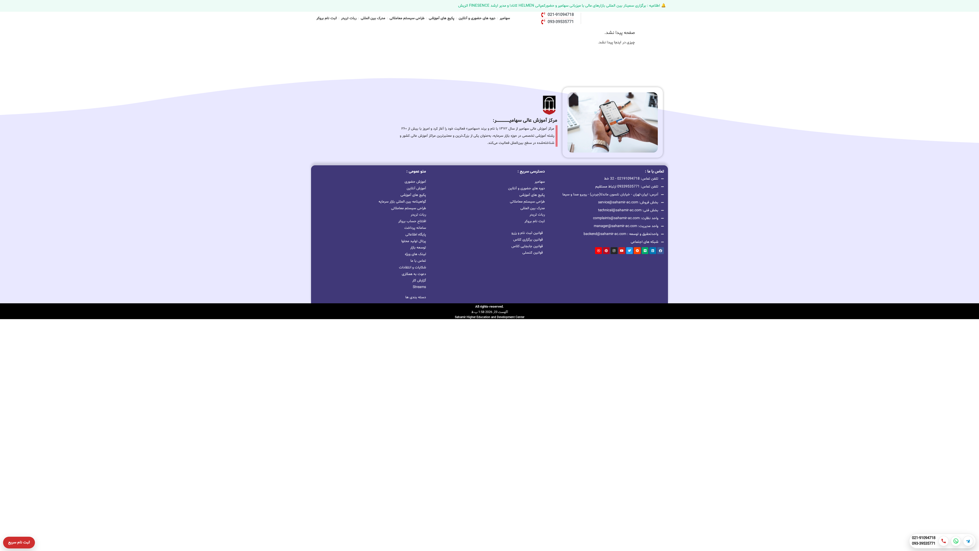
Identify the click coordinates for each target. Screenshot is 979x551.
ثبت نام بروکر (326, 18)
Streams (419, 287)
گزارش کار (419, 280)
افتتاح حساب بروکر (412, 221)
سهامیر (505, 18)
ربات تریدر (348, 18)
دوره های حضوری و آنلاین (477, 18)
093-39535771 (923, 544)
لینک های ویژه (415, 254)
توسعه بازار (418, 247)
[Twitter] (629, 250)
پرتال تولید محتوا (413, 241)
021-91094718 (923, 538)
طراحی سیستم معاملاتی (407, 18)
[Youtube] (622, 250)
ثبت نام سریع (19, 542)
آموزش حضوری (415, 181)
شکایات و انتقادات (412, 267)
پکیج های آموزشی (441, 18)
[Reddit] (637, 250)
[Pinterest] (606, 250)
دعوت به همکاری (414, 274)
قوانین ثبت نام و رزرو (527, 233)
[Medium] (645, 250)
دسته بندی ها (415, 297)
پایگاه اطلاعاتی (415, 234)
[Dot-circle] (598, 250)
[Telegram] (968, 541)
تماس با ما (418, 260)
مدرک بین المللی (373, 18)
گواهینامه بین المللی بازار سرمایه (402, 201)
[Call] (943, 541)
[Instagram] (614, 250)
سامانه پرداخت (415, 228)
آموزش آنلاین (416, 188)
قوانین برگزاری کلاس (528, 239)
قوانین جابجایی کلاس (527, 246)
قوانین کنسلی (532, 252)
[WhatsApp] (956, 541)
